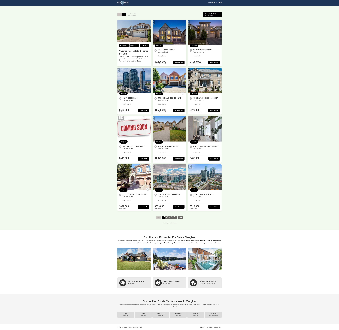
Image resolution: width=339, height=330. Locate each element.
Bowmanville (178, 314)
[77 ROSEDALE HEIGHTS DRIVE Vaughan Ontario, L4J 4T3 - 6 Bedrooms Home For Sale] (169, 80)
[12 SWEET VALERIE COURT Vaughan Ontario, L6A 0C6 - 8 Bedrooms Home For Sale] (169, 129)
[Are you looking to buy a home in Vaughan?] (134, 283)
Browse (124, 45)
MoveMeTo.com (190, 240)
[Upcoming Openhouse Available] (183, 93)
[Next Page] (124, 14)
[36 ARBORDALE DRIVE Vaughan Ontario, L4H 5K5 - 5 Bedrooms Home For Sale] (169, 32)
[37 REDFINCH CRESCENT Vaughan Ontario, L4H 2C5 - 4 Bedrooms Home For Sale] (205, 32)
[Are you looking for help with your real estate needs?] (204, 283)
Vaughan (158, 45)
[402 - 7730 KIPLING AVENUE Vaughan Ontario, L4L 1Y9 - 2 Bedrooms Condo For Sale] (134, 129)
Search (212, 2)
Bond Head (160, 314)
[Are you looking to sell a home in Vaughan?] (169, 283)
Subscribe (145, 45)
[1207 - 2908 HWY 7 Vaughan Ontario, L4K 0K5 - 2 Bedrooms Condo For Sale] (134, 80)
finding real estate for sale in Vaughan (210, 240)
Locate (134, 45)
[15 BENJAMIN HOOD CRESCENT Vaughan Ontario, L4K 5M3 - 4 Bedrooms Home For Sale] (205, 80)
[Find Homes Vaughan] (134, 259)
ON (163, 223)
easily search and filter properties (167, 243)
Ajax (125, 314)
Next (180, 217)
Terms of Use (217, 327)
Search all (213, 314)
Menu (220, 2)
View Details (179, 62)
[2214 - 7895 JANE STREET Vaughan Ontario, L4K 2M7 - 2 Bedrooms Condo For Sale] (205, 177)
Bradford (196, 314)
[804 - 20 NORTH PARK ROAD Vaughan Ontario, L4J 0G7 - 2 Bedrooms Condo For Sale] (169, 177)
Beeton (143, 314)
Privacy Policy (209, 327)
